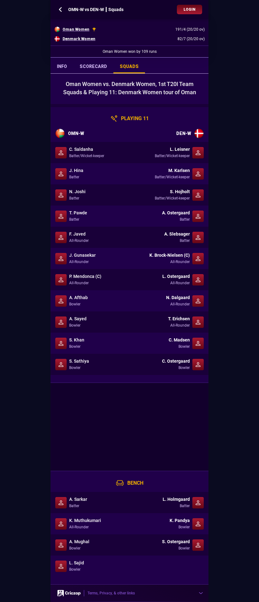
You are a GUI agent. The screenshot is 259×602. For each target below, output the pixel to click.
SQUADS (129, 66)
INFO (62, 66)
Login (190, 9)
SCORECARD (93, 66)
